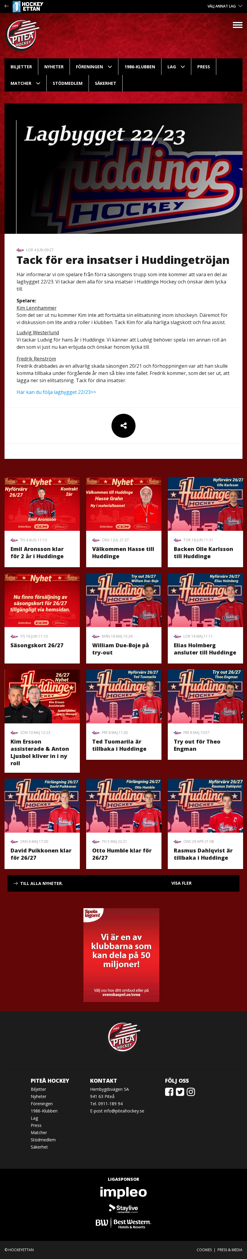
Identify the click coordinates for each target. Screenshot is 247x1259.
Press (203, 67)
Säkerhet (105, 83)
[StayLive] (123, 1208)
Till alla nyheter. (41, 883)
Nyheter (54, 67)
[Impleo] (123, 1193)
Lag (171, 67)
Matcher (21, 83)
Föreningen (89, 67)
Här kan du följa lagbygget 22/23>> (56, 392)
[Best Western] (123, 1223)
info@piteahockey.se (124, 1111)
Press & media (229, 1249)
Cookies (204, 1249)
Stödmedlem (68, 83)
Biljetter (21, 67)
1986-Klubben (139, 67)
